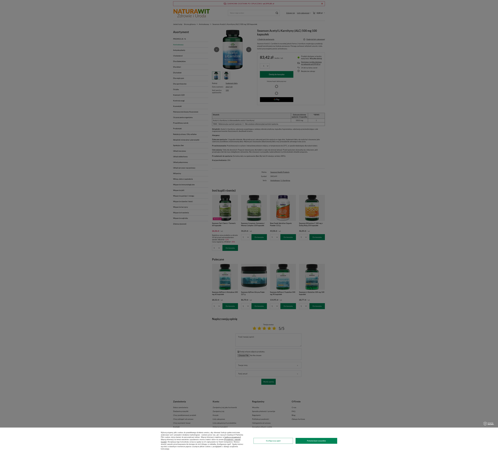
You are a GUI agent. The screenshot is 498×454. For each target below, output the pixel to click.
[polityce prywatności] (232, 437)
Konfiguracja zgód (273, 441)
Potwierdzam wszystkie (316, 441)
